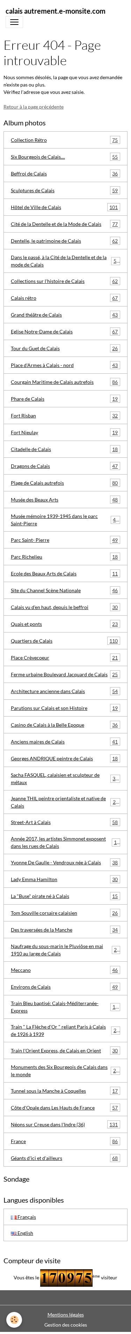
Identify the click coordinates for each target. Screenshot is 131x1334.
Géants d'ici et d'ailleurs (64, 1158)
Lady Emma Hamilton (64, 879)
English (24, 1233)
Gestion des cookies (65, 1325)
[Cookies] (14, 1320)
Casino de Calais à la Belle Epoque (64, 725)
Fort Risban (64, 416)
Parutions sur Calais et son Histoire (64, 708)
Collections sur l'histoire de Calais (64, 281)
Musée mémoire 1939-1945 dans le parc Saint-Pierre (64, 519)
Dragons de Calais (64, 466)
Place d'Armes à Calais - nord (64, 365)
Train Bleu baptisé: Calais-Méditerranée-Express (64, 1007)
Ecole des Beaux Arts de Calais (64, 574)
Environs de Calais (64, 987)
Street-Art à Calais (64, 822)
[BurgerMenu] (14, 22)
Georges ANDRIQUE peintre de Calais (64, 758)
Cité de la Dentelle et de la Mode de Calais (64, 224)
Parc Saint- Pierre (64, 540)
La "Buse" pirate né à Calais (64, 896)
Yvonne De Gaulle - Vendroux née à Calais (64, 862)
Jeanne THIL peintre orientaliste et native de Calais (64, 802)
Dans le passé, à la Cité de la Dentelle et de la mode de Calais (65, 261)
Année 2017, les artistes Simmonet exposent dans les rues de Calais (65, 842)
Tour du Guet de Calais (64, 348)
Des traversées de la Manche (64, 930)
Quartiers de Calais (64, 641)
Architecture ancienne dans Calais (64, 691)
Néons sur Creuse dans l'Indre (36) (64, 1124)
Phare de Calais (64, 399)
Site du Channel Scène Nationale (64, 590)
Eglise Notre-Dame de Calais (64, 332)
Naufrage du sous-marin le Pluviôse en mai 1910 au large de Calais (65, 949)
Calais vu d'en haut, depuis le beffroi (64, 607)
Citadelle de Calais (64, 449)
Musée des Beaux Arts (64, 500)
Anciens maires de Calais (64, 742)
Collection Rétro (64, 140)
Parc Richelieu (64, 557)
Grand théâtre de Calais (64, 315)
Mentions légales (66, 1315)
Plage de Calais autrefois (64, 483)
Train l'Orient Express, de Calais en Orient (64, 1051)
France (64, 1141)
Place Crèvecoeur (64, 658)
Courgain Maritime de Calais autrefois (64, 382)
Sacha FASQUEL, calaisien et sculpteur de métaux (64, 778)
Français (26, 1217)
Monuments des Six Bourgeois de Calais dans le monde (65, 1070)
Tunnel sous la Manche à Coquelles (64, 1091)
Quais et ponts (64, 624)
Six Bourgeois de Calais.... (64, 157)
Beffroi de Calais (64, 174)
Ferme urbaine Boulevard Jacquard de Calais (64, 674)
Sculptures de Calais (64, 190)
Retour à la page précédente (33, 107)
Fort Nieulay (64, 432)
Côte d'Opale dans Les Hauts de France (64, 1108)
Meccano (64, 970)
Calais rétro (64, 298)
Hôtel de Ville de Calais (64, 207)
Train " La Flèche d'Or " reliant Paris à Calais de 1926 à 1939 (65, 1030)
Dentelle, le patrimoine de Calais (64, 241)
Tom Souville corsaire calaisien (64, 913)
